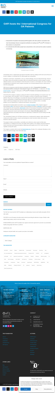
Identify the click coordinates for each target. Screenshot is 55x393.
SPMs (5, 265)
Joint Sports (32, 338)
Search (5, 201)
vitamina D (28, 265)
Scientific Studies (33, 342)
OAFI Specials (5, 344)
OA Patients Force (6, 342)
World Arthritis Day (26, 129)
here (25, 130)
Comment (5, 165)
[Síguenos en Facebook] (4, 326)
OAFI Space (32, 352)
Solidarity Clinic (33, 346)
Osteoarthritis (6, 262)
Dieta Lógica (35, 250)
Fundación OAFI (31, 253)
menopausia (27, 256)
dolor (45, 250)
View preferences (48, 389)
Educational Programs (34, 348)
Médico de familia (43, 256)
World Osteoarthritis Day (8, 268)
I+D (41, 253)
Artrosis (11, 250)
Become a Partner (6, 369)
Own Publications (33, 344)
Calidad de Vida (21, 250)
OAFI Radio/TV (5, 367)
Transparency (5, 338)
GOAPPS (37, 253)
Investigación (46, 253)
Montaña (32, 256)
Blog (3, 365)
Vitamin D (33, 265)
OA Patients (31, 259)
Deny (37, 389)
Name (5, 178)
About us (4, 336)
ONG (43, 259)
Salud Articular (29, 262)
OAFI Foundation (11, 259)
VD (23, 265)
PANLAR (39, 106)
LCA (10, 256)
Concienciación (28, 250)
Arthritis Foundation (31, 104)
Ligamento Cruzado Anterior (18, 256)
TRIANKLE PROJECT (17, 265)
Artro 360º (32, 350)
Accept (25, 389)
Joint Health (6, 256)
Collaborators (5, 340)
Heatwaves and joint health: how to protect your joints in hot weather (18, 231)
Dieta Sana (41, 250)
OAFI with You (24, 259)
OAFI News (17, 149)
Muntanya (37, 256)
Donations (4, 372)
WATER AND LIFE (7, 228)
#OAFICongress (33, 336)
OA (49, 256)
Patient (18, 262)
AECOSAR (22, 107)
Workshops (32, 354)
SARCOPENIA (36, 262)
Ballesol (15, 250)
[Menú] (53, 6)
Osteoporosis (13, 262)
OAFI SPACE (18, 259)
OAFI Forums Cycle (33, 340)
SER (47, 262)
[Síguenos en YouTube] (11, 326)
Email (5, 184)
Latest (5, 149)
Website (5, 189)
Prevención (23, 262)
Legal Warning (15, 384)
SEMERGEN (43, 262)
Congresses (11, 149)
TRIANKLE (10, 265)
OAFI (5, 259)
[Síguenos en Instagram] (8, 326)
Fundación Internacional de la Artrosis (20, 253)
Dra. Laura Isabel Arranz (8, 253)
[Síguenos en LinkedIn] (13, 326)
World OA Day (39, 265)
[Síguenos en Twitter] (6, 326)
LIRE (11, 106)
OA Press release (37, 259)
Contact (4, 374)
